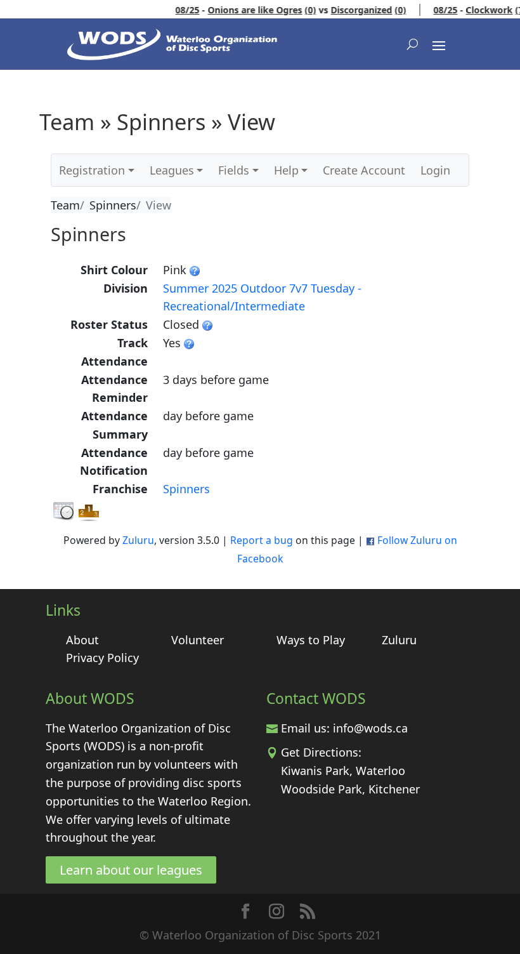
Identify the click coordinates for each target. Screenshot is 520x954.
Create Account (364, 170)
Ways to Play (310, 639)
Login (435, 170)
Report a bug (261, 540)
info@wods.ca (370, 728)
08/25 (179, 10)
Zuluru (138, 540)
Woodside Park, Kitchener (350, 789)
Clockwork (481, 10)
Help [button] (286, 170)
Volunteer (197, 639)
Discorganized (353, 10)
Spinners (186, 488)
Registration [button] (92, 170)
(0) (302, 10)
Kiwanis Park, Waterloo (343, 770)
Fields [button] (233, 170)
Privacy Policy (102, 657)
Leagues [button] (172, 170)
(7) (513, 10)
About (82, 639)
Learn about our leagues (131, 869)
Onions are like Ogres (247, 10)
